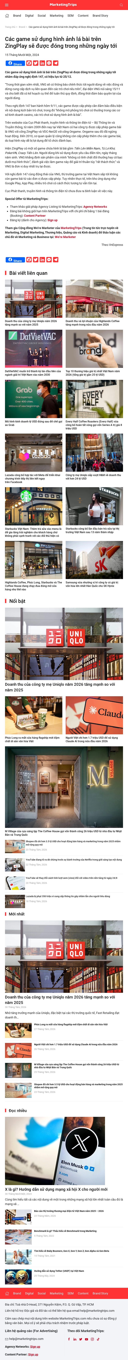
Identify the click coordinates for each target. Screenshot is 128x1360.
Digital (29, 15)
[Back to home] (64, 5)
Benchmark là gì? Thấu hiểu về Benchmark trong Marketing (65, 1231)
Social (42, 15)
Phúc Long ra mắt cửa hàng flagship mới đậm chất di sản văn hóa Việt (71, 1024)
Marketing (56, 15)
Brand (17, 15)
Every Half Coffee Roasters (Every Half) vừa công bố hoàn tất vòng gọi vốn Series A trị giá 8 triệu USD (94, 425)
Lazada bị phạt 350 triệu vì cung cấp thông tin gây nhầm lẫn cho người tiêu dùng (68, 896)
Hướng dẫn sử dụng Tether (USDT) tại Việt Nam (59, 1271)
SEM (71, 15)
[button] (6, 5)
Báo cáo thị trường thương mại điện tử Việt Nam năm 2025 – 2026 (69, 1211)
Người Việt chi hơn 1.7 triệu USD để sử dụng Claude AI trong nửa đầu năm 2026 (76, 1044)
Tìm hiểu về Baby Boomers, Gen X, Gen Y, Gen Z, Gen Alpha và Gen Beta (71, 1251)
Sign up (35, 1346)
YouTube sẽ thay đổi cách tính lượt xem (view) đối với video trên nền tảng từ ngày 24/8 (71, 878)
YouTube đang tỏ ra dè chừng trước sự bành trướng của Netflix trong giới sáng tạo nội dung (74, 859)
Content (83, 15)
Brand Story (100, 15)
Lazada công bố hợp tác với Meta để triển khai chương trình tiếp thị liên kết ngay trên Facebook (32, 479)
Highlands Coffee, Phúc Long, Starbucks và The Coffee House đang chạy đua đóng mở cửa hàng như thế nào (33, 586)
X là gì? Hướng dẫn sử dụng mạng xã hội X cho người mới (56, 1189)
